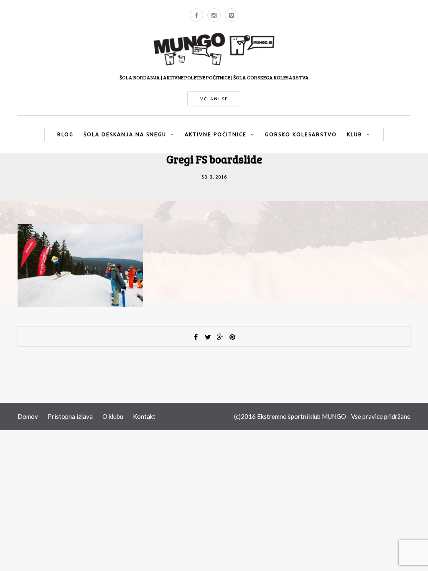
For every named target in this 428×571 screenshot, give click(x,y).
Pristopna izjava (70, 416)
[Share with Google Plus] (220, 337)
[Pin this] (232, 337)
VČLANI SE (214, 99)
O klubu (112, 416)
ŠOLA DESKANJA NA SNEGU (125, 134)
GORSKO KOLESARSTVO (301, 134)
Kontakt (144, 416)
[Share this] (196, 337)
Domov (28, 416)
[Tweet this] (208, 337)
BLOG (65, 134)
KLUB (354, 134)
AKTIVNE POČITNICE (216, 134)
